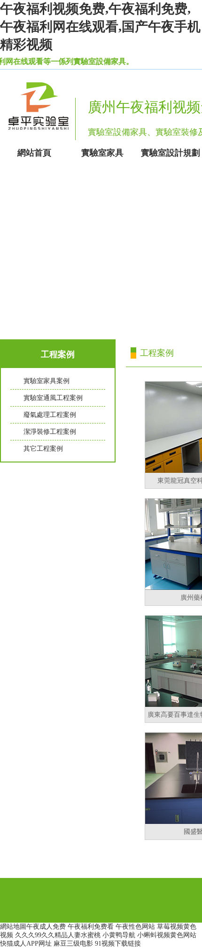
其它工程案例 (43, 448)
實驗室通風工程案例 (53, 397)
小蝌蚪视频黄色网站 (166, 935)
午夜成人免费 (46, 926)
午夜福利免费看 (91, 926)
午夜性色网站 (135, 926)
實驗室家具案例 (46, 380)
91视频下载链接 (118, 943)
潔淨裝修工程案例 (49, 431)
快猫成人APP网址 (26, 943)
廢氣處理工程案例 (49, 414)
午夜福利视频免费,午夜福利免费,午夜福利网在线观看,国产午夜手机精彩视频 (100, 26)
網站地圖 (13, 926)
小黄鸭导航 (118, 935)
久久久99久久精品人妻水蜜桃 (58, 935)
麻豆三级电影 (73, 943)
